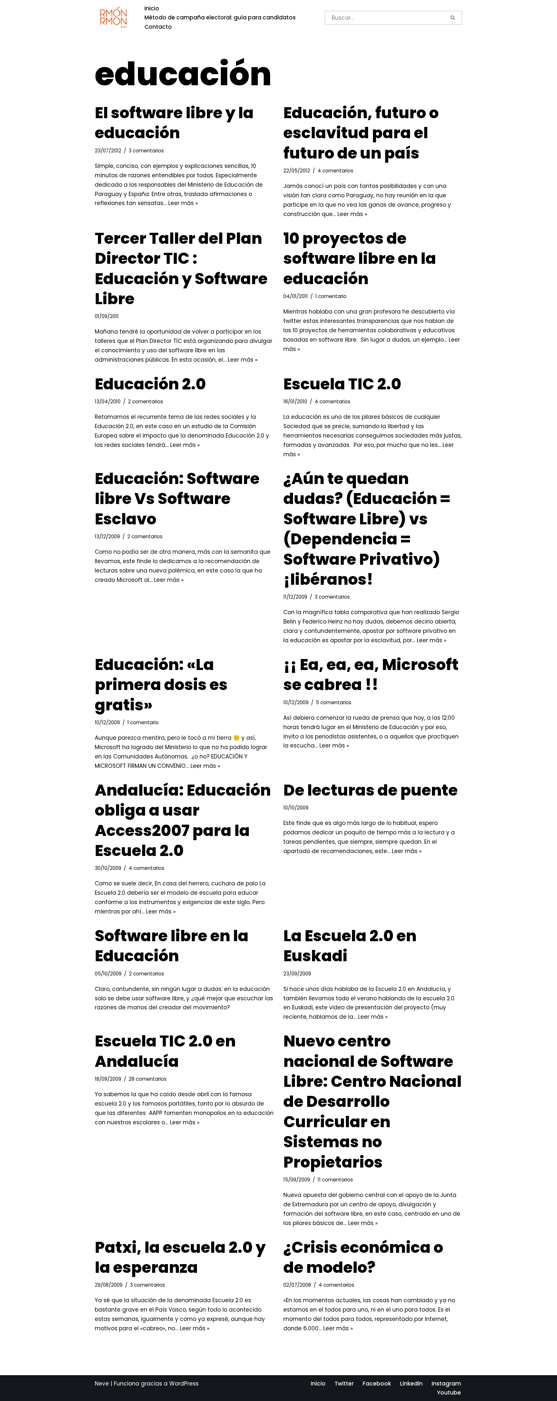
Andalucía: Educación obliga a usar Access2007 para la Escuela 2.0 (183, 820)
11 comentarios (335, 1179)
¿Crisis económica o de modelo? (363, 1257)
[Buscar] (453, 18)
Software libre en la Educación (172, 946)
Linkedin (411, 1383)
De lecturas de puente (370, 790)
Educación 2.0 (150, 384)
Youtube (449, 1392)
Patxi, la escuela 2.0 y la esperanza (180, 1257)
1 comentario (331, 296)
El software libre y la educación (174, 123)
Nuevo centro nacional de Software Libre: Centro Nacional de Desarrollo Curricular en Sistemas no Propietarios (372, 1101)
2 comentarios (145, 401)
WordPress (184, 1383)
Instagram (446, 1383)
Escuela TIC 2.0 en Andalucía (165, 1051)
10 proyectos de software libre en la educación (359, 259)
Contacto (158, 27)
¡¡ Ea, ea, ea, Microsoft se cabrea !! (371, 674)
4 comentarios (335, 170)
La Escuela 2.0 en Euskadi (349, 946)
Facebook (377, 1383)
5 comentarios (333, 702)
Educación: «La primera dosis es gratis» (161, 685)
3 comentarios (146, 150)
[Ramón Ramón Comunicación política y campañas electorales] (114, 17)
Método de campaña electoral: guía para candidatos (220, 17)
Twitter (344, 1383)
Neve (102, 1383)
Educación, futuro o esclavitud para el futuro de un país (361, 133)
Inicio (151, 8)
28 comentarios (148, 1079)
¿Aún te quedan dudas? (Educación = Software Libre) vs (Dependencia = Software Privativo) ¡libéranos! (366, 529)
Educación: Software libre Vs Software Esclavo (177, 499)
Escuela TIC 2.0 (342, 384)
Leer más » (183, 203)
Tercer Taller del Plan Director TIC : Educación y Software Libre (181, 269)
